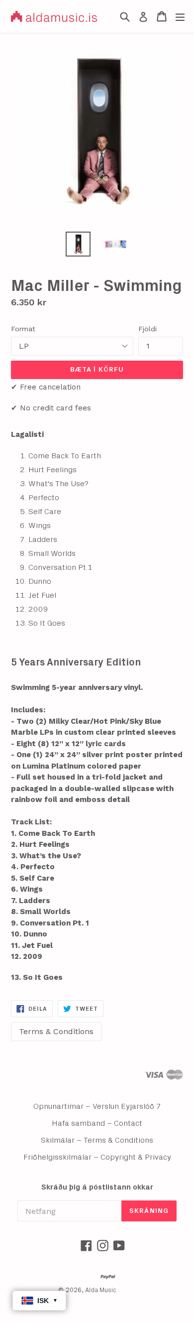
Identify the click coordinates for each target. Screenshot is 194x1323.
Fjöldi (147, 329)
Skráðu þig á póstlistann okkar (97, 1187)
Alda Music (100, 1290)
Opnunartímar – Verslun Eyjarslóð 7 (97, 1106)
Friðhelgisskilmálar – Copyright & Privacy (97, 1157)
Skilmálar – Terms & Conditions (97, 1140)
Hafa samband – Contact (97, 1123)
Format (23, 329)
